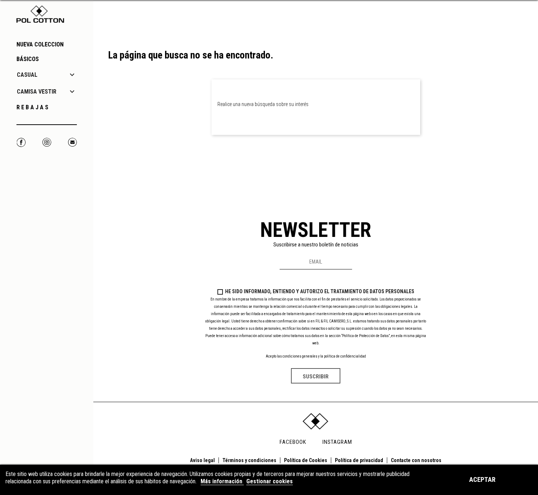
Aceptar (482, 479)
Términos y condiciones (249, 460)
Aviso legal (202, 460)
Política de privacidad (359, 460)
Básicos (27, 59)
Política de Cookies (305, 460)
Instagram (46, 142)
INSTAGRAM (337, 442)
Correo (72, 142)
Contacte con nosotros (416, 460)
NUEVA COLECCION (40, 44)
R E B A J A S (32, 107)
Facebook (21, 142)
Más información (222, 481)
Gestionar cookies (269, 481)
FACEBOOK (293, 442)
